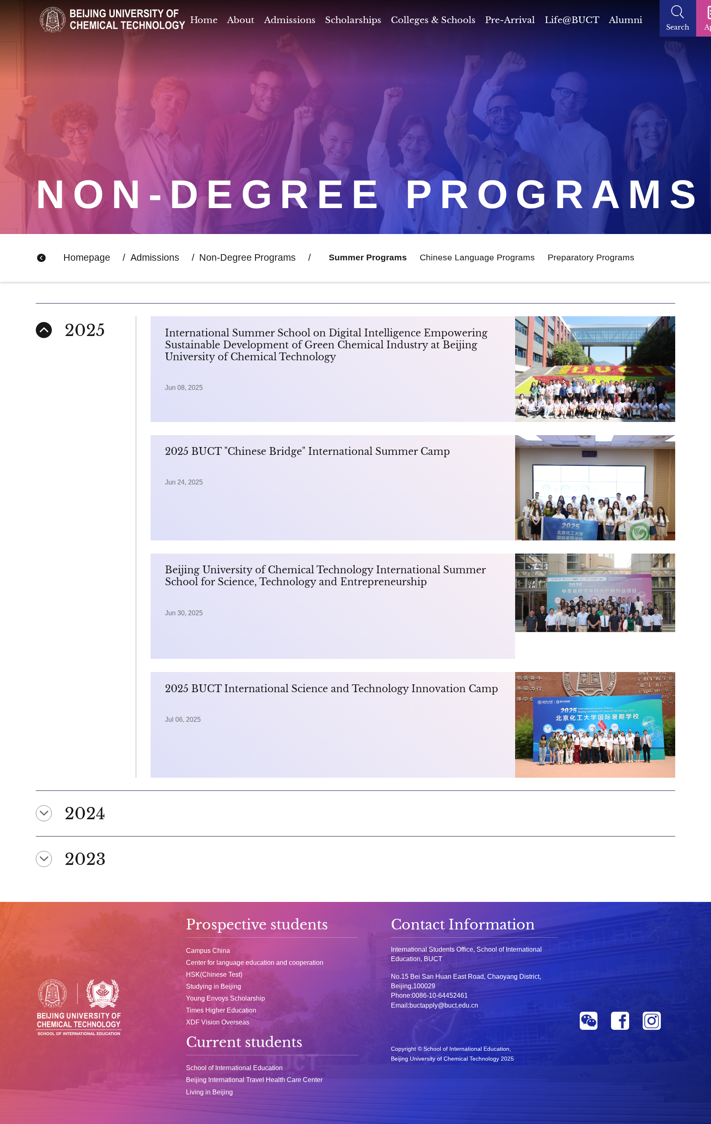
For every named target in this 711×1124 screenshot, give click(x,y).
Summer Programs (368, 257)
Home (204, 19)
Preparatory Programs (591, 257)
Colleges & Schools (433, 19)
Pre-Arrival (510, 19)
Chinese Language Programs (477, 257)
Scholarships (353, 19)
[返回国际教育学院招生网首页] (112, 22)
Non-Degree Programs (247, 257)
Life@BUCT (572, 19)
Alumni (625, 19)
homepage (86, 257)
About (240, 19)
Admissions (290, 19)
